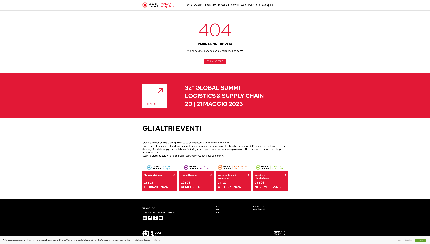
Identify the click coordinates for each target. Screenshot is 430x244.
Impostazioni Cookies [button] (404, 240)
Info (258, 5)
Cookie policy (259, 206)
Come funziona (194, 5)
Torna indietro (215, 61)
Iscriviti (235, 5)
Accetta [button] (420, 240)
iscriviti (151, 104)
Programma (210, 5)
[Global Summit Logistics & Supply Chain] (158, 5)
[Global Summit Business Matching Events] (153, 234)
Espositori (223, 5)
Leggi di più (155, 240)
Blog (243, 5)
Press (219, 213)
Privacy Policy (259, 209)
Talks (251, 5)
